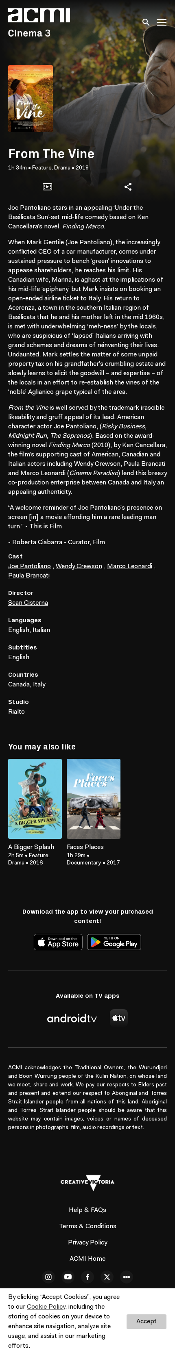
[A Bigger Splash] (35, 799)
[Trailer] (47, 186)
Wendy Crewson (79, 566)
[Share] (127, 186)
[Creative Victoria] (87, 1183)
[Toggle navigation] (162, 22)
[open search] (146, 22)
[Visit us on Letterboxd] (126, 1276)
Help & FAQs (87, 1210)
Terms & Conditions (87, 1226)
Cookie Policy (46, 1307)
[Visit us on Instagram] (48, 1276)
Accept (146, 1321)
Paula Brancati (29, 576)
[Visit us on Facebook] (87, 1276)
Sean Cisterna (28, 603)
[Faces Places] (93, 799)
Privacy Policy (87, 1243)
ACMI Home (87, 1259)
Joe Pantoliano (29, 566)
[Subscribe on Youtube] (67, 1276)
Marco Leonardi (129, 566)
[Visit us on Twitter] (107, 1276)
